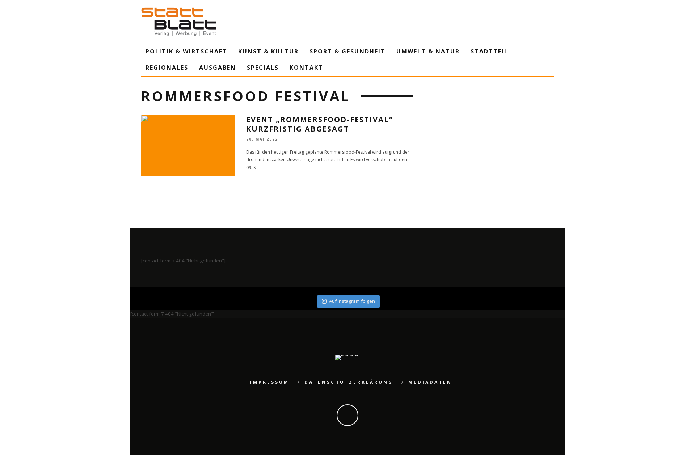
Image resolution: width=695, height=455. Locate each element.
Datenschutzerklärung (348, 382)
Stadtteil (489, 51)
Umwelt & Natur (428, 51)
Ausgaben (217, 68)
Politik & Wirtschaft (186, 51)
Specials (263, 68)
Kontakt (306, 68)
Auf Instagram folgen (352, 301)
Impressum (269, 382)
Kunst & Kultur (268, 51)
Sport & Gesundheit (347, 51)
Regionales (167, 68)
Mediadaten (430, 382)
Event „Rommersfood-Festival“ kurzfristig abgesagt (319, 124)
